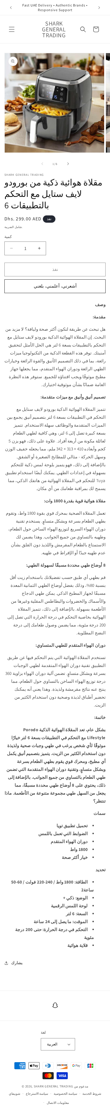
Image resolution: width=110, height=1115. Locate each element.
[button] (11, 29)
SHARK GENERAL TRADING (54, 1086)
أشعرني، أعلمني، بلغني (55, 286)
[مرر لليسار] (42, 163)
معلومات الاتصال (58, 1103)
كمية (8, 236)
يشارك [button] (17, 962)
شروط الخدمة (91, 1094)
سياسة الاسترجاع (37, 1094)
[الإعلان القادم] (99, 7)
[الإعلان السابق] (10, 7)
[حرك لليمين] (68, 163)
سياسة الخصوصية (65, 1094)
